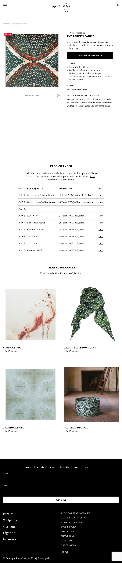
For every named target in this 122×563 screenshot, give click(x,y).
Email (6, 486)
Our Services (68, 545)
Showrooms (68, 536)
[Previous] (26, 95)
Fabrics (6, 24)
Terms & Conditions (72, 522)
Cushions (9, 527)
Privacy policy (44, 558)
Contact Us (67, 531)
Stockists (67, 541)
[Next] (37, 95)
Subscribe (61, 500)
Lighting (9, 533)
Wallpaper (10, 520)
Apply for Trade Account (75, 513)
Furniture (10, 539)
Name (5, 473)
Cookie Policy (68, 527)
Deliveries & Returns (73, 518)
